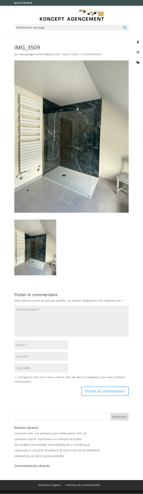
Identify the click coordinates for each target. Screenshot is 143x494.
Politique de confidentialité (83, 485)
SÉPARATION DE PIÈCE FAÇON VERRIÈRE (39, 456)
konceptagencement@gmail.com (39, 54)
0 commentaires (91, 54)
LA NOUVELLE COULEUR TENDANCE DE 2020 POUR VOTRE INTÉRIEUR (57, 450)
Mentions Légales (49, 485)
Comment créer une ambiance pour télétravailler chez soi (50, 433)
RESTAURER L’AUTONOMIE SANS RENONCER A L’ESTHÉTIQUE (52, 445)
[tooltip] (138, 42)
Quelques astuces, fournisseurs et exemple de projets (48, 439)
